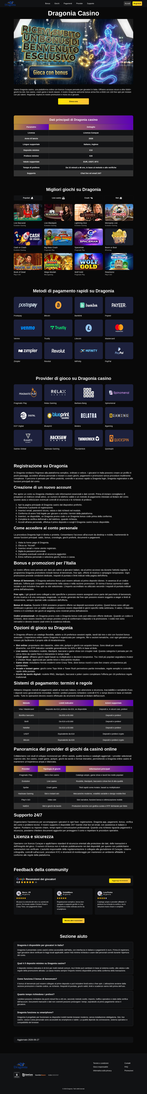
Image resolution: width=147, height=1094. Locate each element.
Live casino (56, 198)
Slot (117, 198)
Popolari (26, 198)
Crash (86, 198)
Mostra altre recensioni (73, 920)
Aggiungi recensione (120, 881)
